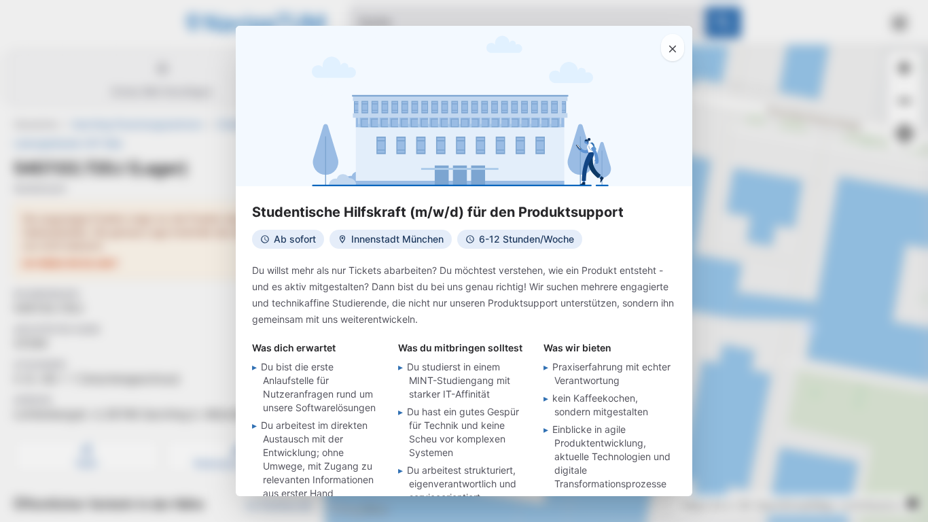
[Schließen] (672, 47)
